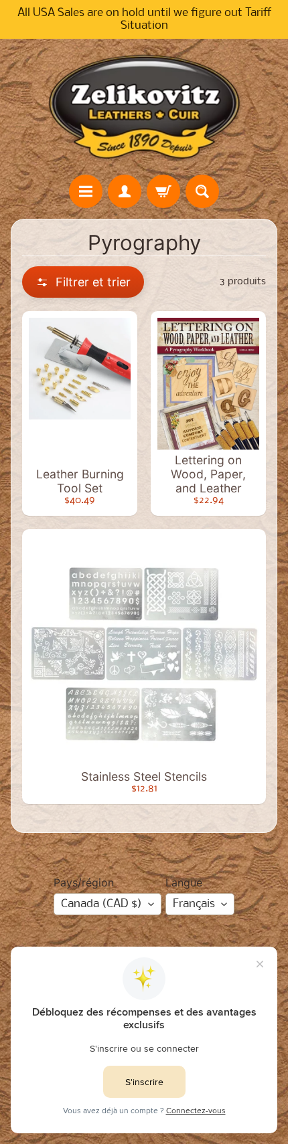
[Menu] (85, 191)
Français (194, 904)
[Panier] (163, 191)
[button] (83, 282)
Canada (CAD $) (101, 904)
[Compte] (124, 191)
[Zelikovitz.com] (144, 106)
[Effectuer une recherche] (202, 191)
